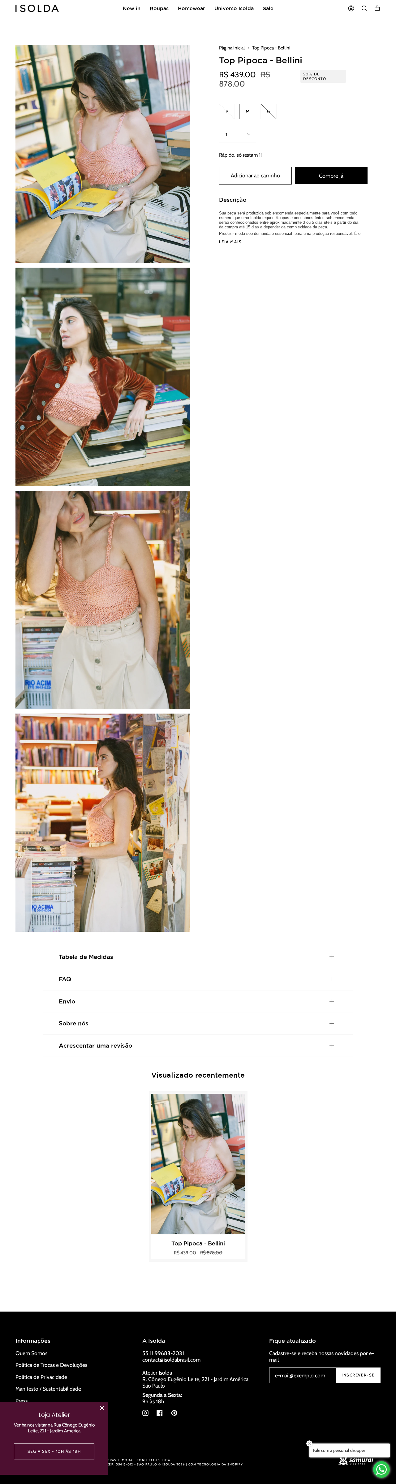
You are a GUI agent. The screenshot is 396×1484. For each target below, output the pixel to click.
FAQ (65, 979)
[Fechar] (102, 1408)
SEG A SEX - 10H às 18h (54, 1451)
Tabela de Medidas (86, 956)
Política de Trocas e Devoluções (51, 1365)
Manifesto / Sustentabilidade (48, 1388)
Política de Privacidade (41, 1377)
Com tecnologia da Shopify (215, 1464)
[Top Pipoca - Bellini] (198, 1164)
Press (21, 1400)
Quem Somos (31, 1353)
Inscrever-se (358, 1374)
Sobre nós (73, 1023)
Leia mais (230, 242)
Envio (67, 1001)
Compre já (331, 175)
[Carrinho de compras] (377, 8)
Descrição (233, 200)
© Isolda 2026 (172, 1464)
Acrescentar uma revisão (95, 1045)
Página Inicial (232, 48)
